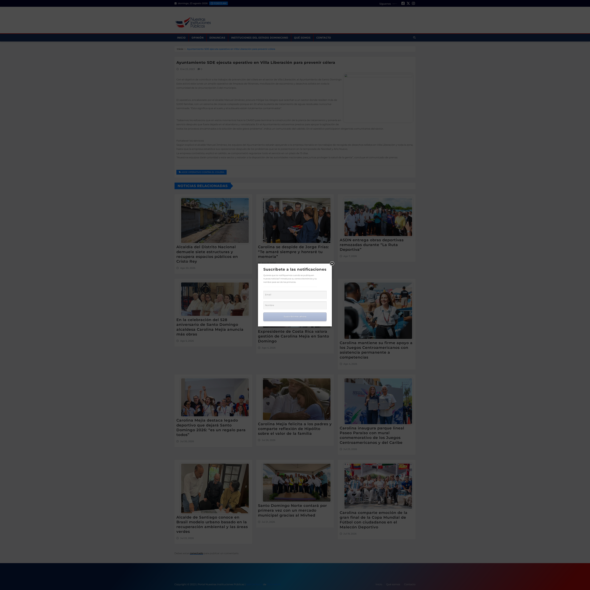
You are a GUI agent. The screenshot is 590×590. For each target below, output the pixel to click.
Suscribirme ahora (295, 316)
